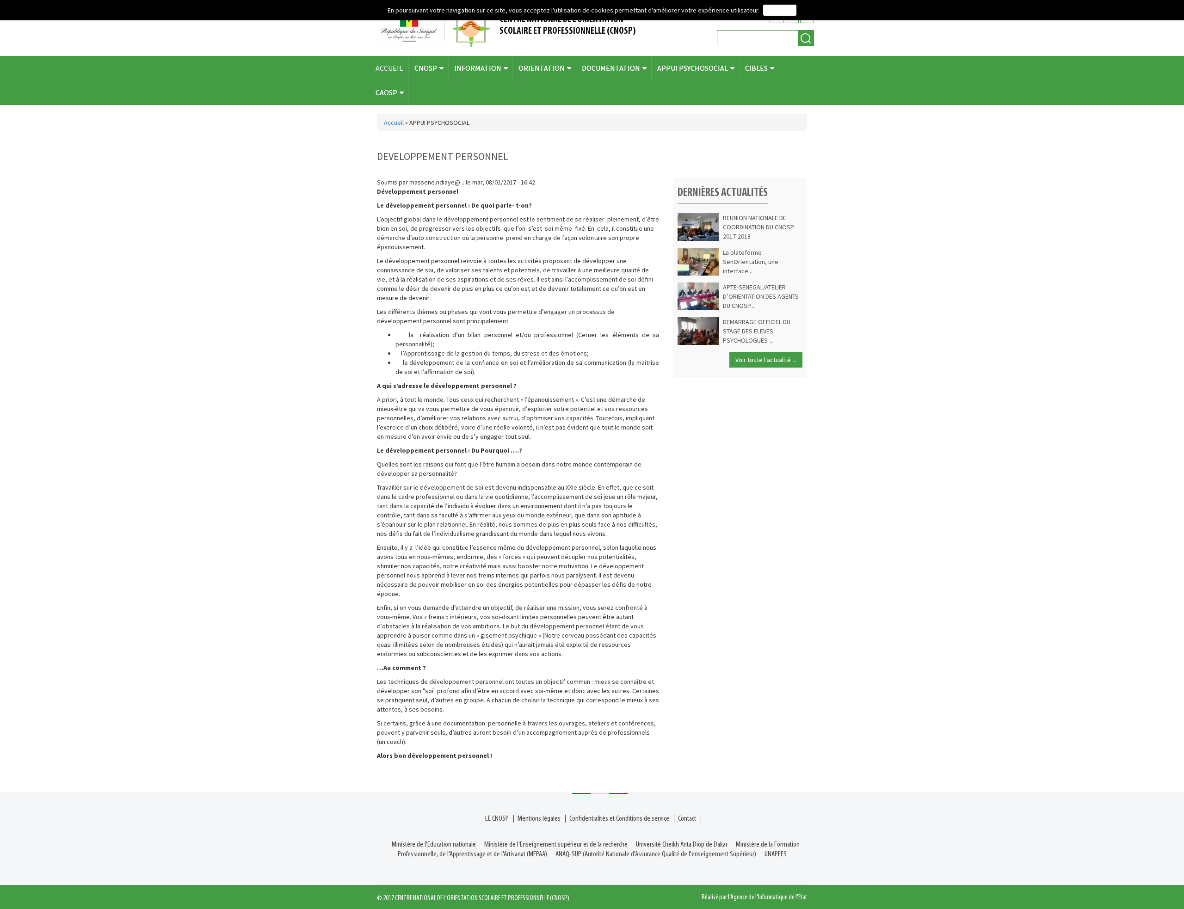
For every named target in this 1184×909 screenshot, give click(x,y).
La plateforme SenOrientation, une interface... (750, 261)
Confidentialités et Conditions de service (619, 819)
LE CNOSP (497, 819)
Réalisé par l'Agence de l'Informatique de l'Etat (754, 897)
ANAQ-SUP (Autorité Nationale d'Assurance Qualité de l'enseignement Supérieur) (655, 854)
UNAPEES (776, 854)
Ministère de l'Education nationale (434, 844)
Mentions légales (539, 819)
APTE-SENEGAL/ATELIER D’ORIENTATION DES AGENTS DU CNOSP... (761, 296)
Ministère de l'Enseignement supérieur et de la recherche (556, 844)
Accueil (394, 122)
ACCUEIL (389, 68)
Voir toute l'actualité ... (765, 360)
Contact (687, 819)
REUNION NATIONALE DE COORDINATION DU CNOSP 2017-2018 (758, 227)
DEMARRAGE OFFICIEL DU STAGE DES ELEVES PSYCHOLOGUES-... (756, 331)
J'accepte (780, 10)
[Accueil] (437, 28)
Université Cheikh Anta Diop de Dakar (682, 844)
